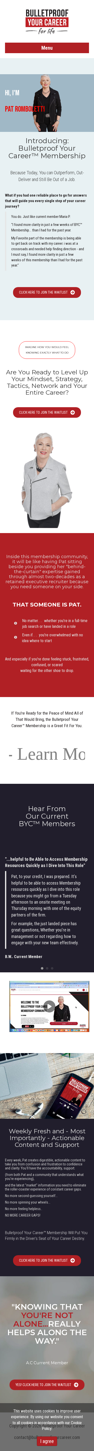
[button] (47, 292)
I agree (47, 1441)
